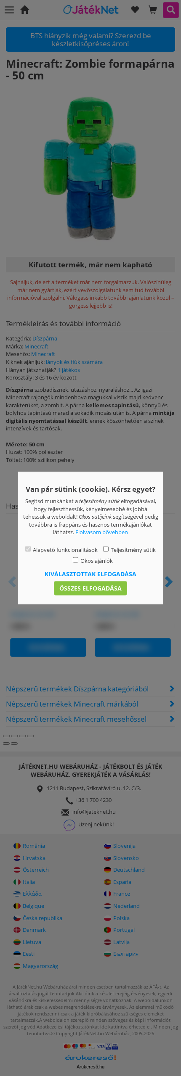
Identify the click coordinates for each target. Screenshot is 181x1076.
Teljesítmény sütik (133, 549)
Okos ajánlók (96, 560)
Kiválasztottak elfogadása (90, 574)
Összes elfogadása (90, 588)
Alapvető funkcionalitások (65, 549)
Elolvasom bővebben (101, 532)
